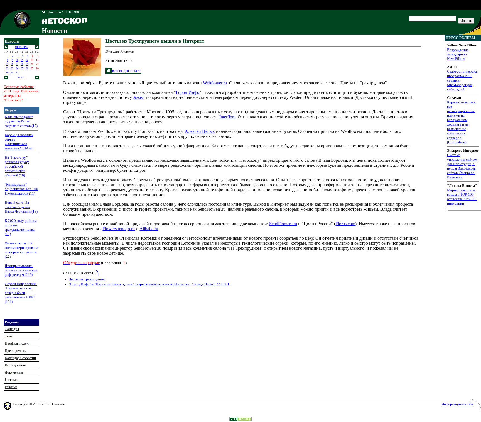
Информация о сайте (457, 404)
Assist (138, 97)
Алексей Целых (200, 131)
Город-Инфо (187, 92)
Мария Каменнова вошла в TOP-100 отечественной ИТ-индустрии (462, 196)
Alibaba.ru (148, 228)
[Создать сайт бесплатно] (240, 419)
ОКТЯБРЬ (21, 47)
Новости (54, 12)
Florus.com (345, 223)
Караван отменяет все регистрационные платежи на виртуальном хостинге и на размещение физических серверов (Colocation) (461, 122)
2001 (21, 77)
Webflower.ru (215, 82)
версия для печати (126, 70)
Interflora (227, 116)
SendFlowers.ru (283, 223)
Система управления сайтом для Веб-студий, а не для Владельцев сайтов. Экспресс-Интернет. (462, 166)
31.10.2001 (72, 12)
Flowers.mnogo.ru (118, 228)
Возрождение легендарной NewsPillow (457, 54)
